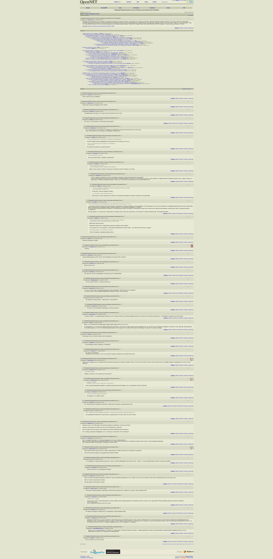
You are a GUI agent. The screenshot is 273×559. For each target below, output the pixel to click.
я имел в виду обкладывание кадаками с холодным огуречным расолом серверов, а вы (108, 67)
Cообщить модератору (188, 27)
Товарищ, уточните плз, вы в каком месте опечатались (98, 66)
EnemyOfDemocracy (135, 83)
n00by (113, 36)
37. (83, 340)
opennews (90, 19)
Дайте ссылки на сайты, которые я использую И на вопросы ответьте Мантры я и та (115, 40)
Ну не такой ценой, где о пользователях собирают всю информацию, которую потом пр (108, 37)
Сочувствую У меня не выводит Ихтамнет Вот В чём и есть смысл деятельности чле (121, 43)
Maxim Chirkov (189, 556)
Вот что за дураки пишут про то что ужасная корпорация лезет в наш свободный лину (101, 74)
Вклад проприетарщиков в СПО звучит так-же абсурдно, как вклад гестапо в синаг (101, 50)
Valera (98, 47)
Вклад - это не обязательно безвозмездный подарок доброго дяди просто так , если (104, 59)
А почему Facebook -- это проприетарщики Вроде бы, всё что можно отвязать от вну (104, 58)
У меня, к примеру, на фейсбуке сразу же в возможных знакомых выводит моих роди (118, 42)
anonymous (125, 58)
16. (83, 117)
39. (83, 474)
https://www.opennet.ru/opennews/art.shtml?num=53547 (101, 26)
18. (81, 358)
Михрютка (113, 66)
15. (83, 269)
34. (84, 296)
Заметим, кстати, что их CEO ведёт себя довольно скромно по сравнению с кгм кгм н (101, 72)
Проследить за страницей (86, 557)
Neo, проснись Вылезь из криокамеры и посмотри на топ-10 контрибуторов (102, 52)
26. (86, 135)
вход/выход (152, 7)
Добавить (177, 557)
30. (86, 390)
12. (83, 261)
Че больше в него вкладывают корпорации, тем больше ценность (106, 56)
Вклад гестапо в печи (90, 51)
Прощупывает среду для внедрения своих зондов (94, 34)
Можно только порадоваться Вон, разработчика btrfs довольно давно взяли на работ (101, 65)
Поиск (163, 1)
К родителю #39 (175, 513)
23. (84, 378)
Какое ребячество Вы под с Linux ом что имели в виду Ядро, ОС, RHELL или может (104, 75)
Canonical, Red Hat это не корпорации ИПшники (102, 77)
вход (180, 0)
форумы (88, 7)
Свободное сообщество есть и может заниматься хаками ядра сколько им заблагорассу (111, 82)
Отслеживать (190, 15)
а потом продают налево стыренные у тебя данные (97, 62)
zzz (118, 55)
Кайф (107, 84)
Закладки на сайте (85, 556)
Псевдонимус (114, 53)
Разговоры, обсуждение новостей (91, 13)
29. (83, 286)
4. (83, 109)
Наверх (181, 98)
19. (84, 126)
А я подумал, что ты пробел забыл (99, 68)
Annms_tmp (130, 79)
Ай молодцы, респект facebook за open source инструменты (96, 61)
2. (81, 93)
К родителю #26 (175, 213)
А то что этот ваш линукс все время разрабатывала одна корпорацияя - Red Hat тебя (104, 54)
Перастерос (123, 65)
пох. (126, 70)
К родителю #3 (175, 123)
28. (88, 162)
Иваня (111, 61)
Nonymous (108, 34)
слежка (168, 7)
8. (81, 253)
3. (81, 101)
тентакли (88, 48)
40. (84, 486)
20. (81, 421)
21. (83, 368)
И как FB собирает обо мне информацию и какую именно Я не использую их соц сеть (110, 38)
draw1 (124, 59)
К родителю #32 (175, 483)
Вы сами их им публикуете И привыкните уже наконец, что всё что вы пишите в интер (107, 63)
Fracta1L (98, 51)
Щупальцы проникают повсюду (89, 47)
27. (87, 151)
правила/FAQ (104, 7)
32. (81, 436)
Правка (181, 27)
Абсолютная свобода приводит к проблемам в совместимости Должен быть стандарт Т (108, 79)
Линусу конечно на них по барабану (91, 33)
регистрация (184, 0)
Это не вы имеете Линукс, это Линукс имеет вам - (100, 53)
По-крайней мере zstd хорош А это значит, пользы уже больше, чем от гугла (102, 35)
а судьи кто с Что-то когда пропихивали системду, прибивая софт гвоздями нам (109, 80)
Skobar (134, 44)
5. (81, 236)
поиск (120, 7)
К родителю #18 (175, 405)
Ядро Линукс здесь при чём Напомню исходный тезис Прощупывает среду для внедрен (116, 45)
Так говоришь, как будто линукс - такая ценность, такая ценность (103, 55)
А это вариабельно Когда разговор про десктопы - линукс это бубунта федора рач (107, 76)
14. (83, 245)
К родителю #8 (175, 275)
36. (84, 457)
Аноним (101, 33)
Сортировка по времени (186, 88)
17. (81, 332)
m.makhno (92, 48)
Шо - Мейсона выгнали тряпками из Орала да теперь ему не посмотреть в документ (104, 69)
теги (166, 1)
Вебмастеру (190, 557)
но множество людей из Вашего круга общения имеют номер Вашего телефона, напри (113, 44)
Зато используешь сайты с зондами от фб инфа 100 (105, 39)
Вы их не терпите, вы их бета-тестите (97, 84)
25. (83, 400)
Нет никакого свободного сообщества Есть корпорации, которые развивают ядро (106, 81)
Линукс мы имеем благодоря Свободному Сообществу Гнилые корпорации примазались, (105, 78)
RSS (184, 7)
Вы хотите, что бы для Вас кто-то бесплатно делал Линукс (99, 36)
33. (83, 447)
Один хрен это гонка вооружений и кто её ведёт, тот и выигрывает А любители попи (112, 83)
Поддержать (183, 557)
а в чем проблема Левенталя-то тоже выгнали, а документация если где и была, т (106, 70)
